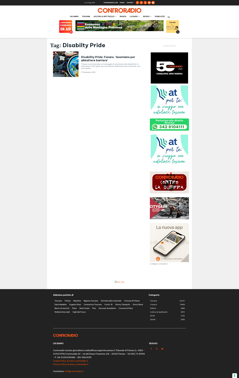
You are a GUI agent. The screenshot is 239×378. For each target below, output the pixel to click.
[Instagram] (141, 2)
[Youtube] (149, 2)
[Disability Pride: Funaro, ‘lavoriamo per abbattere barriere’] (66, 64)
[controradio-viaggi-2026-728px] (119, 30)
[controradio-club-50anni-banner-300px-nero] (169, 116)
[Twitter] (145, 2)
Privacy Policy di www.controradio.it (70, 364)
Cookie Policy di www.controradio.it (70, 361)
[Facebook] (137, 2)
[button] (168, 17)
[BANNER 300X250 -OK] (169, 83)
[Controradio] (119, 10)
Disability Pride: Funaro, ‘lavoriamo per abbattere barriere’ (108, 58)
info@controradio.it (74, 371)
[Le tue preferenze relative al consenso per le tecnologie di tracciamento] (234, 375)
